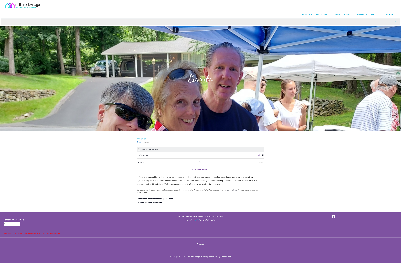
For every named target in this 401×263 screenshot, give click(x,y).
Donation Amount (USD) (14, 220)
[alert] (200, 149)
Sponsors (347, 14)
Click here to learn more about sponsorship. (155, 199)
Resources (375, 14)
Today (200, 162)
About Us (306, 14)
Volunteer (361, 14)
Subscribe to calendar (199, 169)
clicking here (232, 190)
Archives (200, 244)
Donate (337, 14)
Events (139, 142)
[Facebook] (333, 216)
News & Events (322, 14)
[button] (395, 22)
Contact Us (390, 14)
